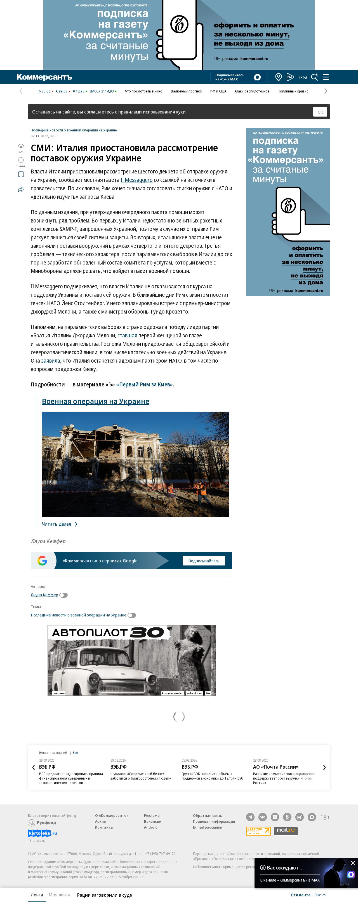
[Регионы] (279, 77)
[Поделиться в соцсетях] (21, 189)
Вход (302, 77)
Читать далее (57, 524)
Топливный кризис (293, 91)
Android (150, 827)
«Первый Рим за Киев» (144, 384)
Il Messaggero (137, 180)
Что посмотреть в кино (143, 91)
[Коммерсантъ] (44, 77)
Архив (100, 821)
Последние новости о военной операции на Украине (74, 130)
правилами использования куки (152, 111)
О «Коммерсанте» (112, 815)
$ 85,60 (44, 91)
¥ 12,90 (78, 91)
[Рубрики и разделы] (326, 77)
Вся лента (300, 895)
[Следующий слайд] (324, 767)
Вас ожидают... (284, 867)
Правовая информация (214, 821)
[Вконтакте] (262, 817)
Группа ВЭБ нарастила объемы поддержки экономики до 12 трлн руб (212, 776)
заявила (50, 360)
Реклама (152, 815)
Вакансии (152, 821)
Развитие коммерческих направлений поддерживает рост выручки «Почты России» (284, 778)
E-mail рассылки (207, 827)
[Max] (312, 817)
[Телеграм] (250, 817)
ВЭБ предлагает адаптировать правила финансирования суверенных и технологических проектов (71, 778)
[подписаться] (64, 595)
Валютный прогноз (186, 91)
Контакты (104, 827)
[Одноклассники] (287, 817)
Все (75, 752)
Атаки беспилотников (252, 91)
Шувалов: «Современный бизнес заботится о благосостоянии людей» (140, 776)
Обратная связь (207, 815)
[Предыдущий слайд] (33, 767)
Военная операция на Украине (95, 401)
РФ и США (218, 91)
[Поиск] (314, 77)
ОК (320, 112)
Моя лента (59, 895)
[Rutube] (299, 817)
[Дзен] (275, 817)
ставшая (127, 335)
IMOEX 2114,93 (102, 91)
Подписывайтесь (204, 561)
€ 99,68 (61, 91)
